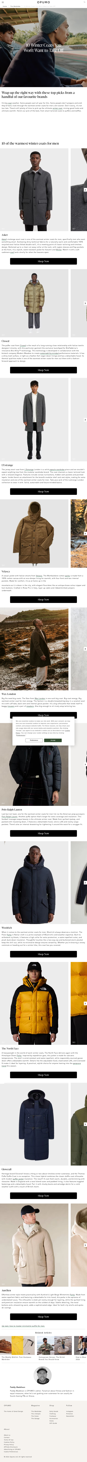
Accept (53, 740)
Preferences (34, 740)
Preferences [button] (20, 735)
